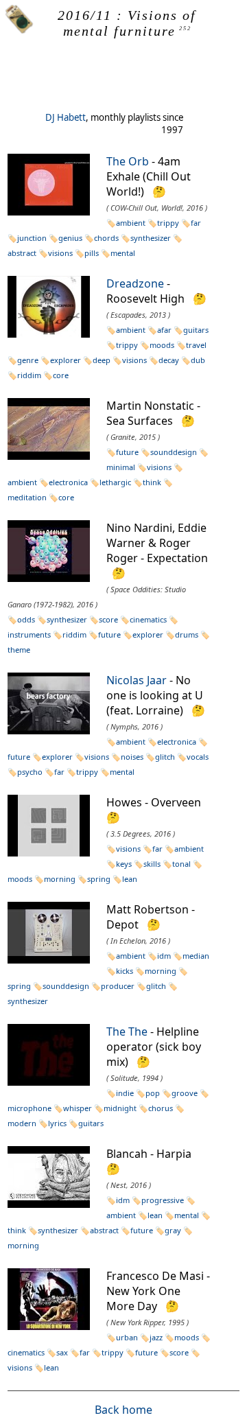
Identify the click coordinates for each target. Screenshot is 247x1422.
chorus (160, 1108)
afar (164, 330)
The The (127, 1031)
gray (173, 1230)
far (196, 223)
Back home (123, 1409)
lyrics (57, 1123)
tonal (181, 864)
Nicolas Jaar (136, 680)
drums (186, 634)
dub (198, 360)
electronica (68, 482)
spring (98, 879)
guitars (196, 330)
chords (106, 238)
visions (60, 253)
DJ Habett (65, 117)
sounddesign (173, 452)
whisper (77, 1108)
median (196, 956)
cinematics (148, 619)
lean (129, 879)
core (61, 375)
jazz (156, 1337)
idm (164, 956)
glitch (165, 756)
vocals (198, 756)
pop (152, 1093)
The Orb (127, 161)
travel (196, 345)
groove (185, 1093)
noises (132, 756)
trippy (168, 223)
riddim (29, 375)
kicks (124, 971)
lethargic (115, 482)
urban (127, 1337)
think (152, 482)
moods (162, 345)
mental (122, 253)
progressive (162, 1200)
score (108, 619)
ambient (130, 223)
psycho (30, 772)
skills (152, 864)
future (127, 452)
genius (70, 238)
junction (32, 238)
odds (26, 619)
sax (62, 1352)
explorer (65, 360)
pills (91, 253)
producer (117, 986)
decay (168, 360)
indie (125, 1093)
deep (101, 360)
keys (124, 864)
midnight (120, 1108)
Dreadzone (135, 283)
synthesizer (150, 238)
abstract (104, 1230)
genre (27, 360)
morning (59, 879)
